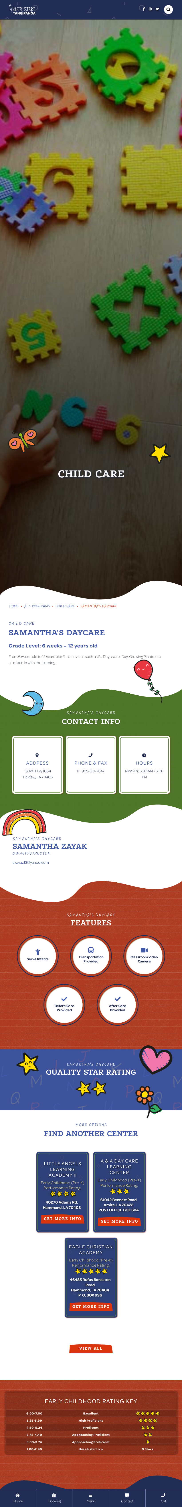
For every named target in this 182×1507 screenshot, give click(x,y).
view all (91, 1348)
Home (14, 606)
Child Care (65, 606)
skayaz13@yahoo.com (31, 862)
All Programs (37, 606)
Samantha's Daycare (98, 606)
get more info (62, 1219)
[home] (22, 10)
